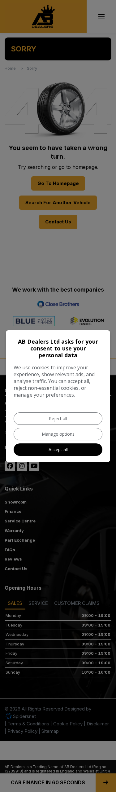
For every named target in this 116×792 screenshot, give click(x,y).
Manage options (58, 434)
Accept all (58, 449)
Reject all (58, 418)
